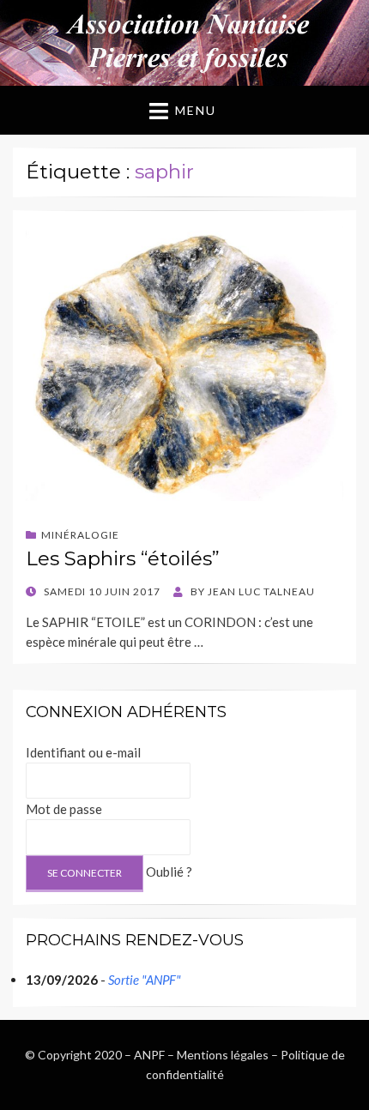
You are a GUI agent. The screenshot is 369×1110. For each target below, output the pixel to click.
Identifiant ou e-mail (83, 752)
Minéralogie (80, 534)
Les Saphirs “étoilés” (123, 558)
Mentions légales (223, 1054)
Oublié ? (169, 871)
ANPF (149, 1054)
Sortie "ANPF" (144, 979)
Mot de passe (64, 809)
